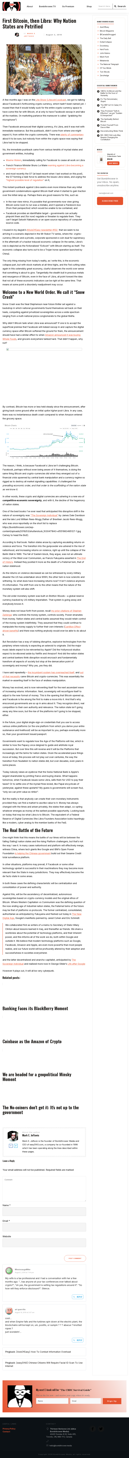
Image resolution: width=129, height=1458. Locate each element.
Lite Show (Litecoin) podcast (50, 99)
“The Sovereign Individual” (44, 515)
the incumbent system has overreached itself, (51, 672)
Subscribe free (110, 201)
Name (7, 1205)
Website (7, 1236)
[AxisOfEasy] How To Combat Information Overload (43, 1351)
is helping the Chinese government (33, 853)
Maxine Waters (13, 160)
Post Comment (75, 1258)
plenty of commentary (72, 134)
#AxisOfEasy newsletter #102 (42, 230)
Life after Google (76, 964)
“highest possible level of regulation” (25, 180)
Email (6, 1221)
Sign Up (112, 1401)
